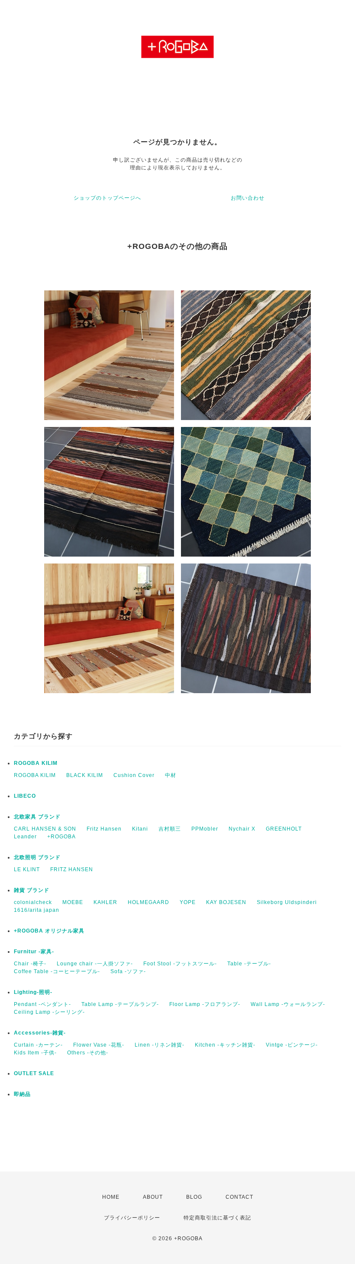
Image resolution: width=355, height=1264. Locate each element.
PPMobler (204, 829)
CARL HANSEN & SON (45, 829)
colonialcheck (33, 902)
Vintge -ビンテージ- (292, 1045)
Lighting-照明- (33, 992)
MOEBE (72, 902)
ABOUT (153, 1197)
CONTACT (239, 1197)
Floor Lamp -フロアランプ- (204, 1004)
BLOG (194, 1197)
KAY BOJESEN (226, 902)
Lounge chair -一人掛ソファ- (95, 964)
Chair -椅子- (30, 964)
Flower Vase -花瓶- (98, 1045)
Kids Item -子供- (35, 1053)
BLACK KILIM (84, 775)
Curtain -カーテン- (38, 1045)
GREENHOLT (284, 829)
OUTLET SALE (34, 1073)
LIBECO (25, 796)
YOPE (188, 902)
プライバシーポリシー (132, 1218)
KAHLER (105, 902)
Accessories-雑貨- (40, 1033)
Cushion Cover (134, 775)
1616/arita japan (36, 910)
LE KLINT (27, 869)
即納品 (22, 1094)
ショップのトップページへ (107, 198)
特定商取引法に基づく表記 (217, 1218)
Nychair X (242, 829)
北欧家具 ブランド (37, 817)
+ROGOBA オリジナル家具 (49, 931)
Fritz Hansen (104, 829)
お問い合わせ (248, 198)
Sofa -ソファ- (128, 971)
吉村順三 (169, 829)
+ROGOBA (61, 837)
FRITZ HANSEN (71, 869)
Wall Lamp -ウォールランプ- (288, 1004)
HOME (110, 1197)
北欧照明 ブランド (37, 857)
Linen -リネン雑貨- (159, 1045)
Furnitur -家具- (34, 952)
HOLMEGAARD (148, 902)
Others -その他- (87, 1053)
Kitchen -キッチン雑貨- (225, 1045)
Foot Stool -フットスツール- (180, 964)
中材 (170, 775)
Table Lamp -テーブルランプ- (120, 1004)
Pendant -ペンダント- (42, 1004)
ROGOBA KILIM (36, 763)
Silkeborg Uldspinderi (287, 902)
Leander (25, 837)
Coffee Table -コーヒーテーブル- (57, 971)
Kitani (140, 829)
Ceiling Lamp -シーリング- (49, 1012)
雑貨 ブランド (31, 890)
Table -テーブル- (249, 964)
